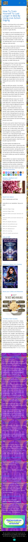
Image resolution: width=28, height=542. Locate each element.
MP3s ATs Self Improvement (10, 226)
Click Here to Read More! (9, 169)
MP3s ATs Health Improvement (10, 233)
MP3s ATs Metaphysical (8, 228)
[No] (26, 536)
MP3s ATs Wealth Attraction (10, 221)
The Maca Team (20, 347)
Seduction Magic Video (8, 211)
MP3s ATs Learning (7, 231)
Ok (14, 539)
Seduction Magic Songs (8, 209)
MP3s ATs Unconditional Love (10, 224)
